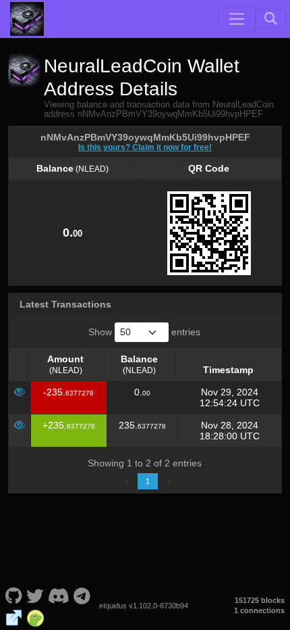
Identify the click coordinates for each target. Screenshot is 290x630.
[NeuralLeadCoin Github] (13, 595)
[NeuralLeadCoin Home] (27, 19)
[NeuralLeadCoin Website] (14, 616)
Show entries (144, 331)
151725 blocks (260, 600)
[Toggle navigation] (237, 19)
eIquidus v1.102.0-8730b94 (143, 606)
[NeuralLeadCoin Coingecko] (35, 616)
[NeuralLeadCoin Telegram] (82, 595)
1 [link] (148, 481)
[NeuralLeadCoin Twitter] (35, 595)
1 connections (259, 610)
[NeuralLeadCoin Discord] (58, 595)
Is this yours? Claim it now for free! (145, 147)
